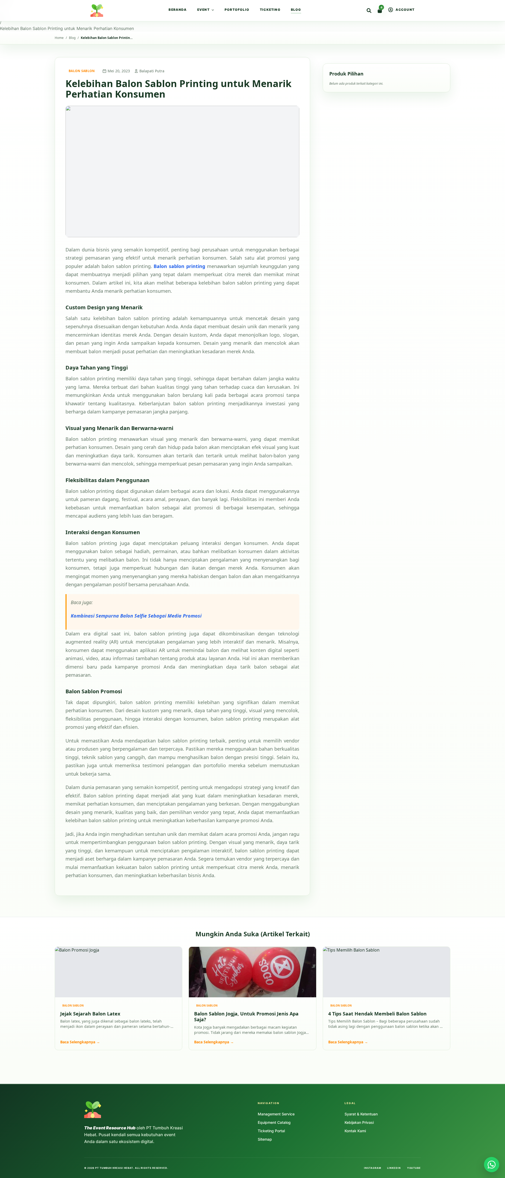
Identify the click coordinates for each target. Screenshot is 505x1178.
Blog (296, 10)
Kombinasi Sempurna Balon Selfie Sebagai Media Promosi (136, 616)
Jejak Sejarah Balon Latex (90, 1013)
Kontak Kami (355, 1131)
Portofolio (237, 10)
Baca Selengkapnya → (80, 1041)
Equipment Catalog (274, 1122)
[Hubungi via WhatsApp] (491, 1164)
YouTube (414, 1167)
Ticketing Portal (271, 1131)
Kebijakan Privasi (359, 1122)
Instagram (372, 1167)
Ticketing (270, 10)
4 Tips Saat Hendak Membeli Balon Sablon (377, 1013)
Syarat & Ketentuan (361, 1114)
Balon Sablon (82, 71)
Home (6, 3)
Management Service (276, 1114)
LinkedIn (394, 1167)
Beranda (177, 10)
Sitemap (265, 1139)
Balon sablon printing (179, 266)
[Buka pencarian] (369, 10)
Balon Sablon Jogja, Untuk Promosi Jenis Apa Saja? (246, 1016)
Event (203, 10)
